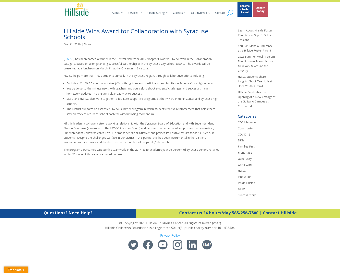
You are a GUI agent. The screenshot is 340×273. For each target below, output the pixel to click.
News (87, 44)
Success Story (247, 195)
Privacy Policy (170, 235)
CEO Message (247, 122)
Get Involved (199, 13)
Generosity (245, 158)
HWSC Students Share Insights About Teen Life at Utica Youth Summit (255, 81)
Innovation (244, 177)
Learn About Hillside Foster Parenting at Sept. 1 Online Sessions (255, 35)
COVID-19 (244, 134)
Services (133, 13)
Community (245, 128)
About (116, 13)
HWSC (242, 170)
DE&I (241, 140)
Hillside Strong (156, 13)
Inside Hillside (246, 183)
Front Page (245, 152)
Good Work (245, 165)
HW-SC (69, 59)
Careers (178, 13)
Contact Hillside (280, 213)
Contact (220, 13)
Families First (246, 146)
